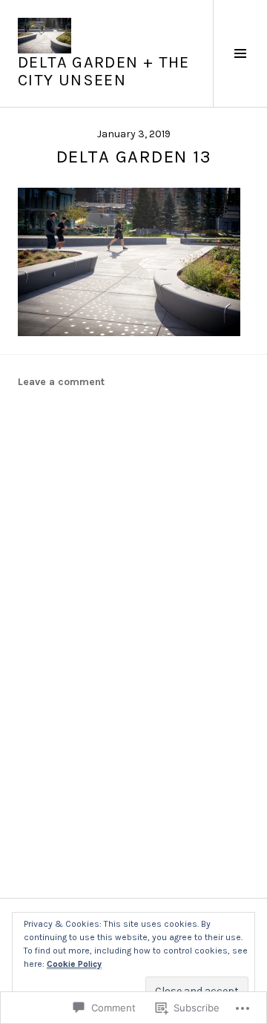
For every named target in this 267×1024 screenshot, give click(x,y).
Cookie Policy (74, 964)
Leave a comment (61, 381)
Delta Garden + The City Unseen (104, 71)
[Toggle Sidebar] (240, 53)
